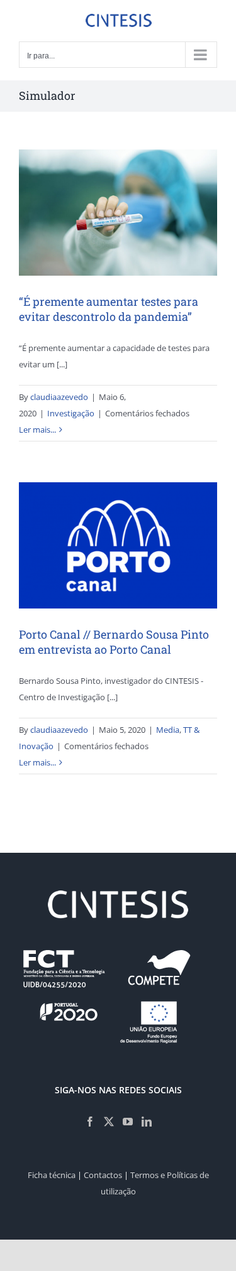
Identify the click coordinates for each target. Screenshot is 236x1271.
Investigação (70, 413)
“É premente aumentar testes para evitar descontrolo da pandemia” (108, 308)
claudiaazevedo (59, 397)
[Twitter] (109, 1122)
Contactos (103, 1175)
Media (167, 729)
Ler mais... (37, 429)
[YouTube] (128, 1122)
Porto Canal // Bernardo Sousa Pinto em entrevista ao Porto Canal (114, 641)
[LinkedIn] (147, 1122)
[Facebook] (90, 1122)
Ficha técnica (52, 1175)
